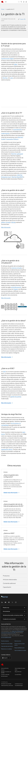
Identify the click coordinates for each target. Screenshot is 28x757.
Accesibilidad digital (19, 685)
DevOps (5, 78)
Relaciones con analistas (6, 649)
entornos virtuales (16, 268)
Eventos (2, 670)
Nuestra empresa (5, 641)
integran (15, 289)
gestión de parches (16, 397)
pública (3, 222)
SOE (4, 371)
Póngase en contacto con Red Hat (6, 672)
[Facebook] (9, 603)
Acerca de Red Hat (4, 668)
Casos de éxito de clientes (7, 646)
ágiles (15, 64)
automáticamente (16, 287)
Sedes (16, 670)
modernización (5, 133)
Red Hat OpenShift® (17, 177)
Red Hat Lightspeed (17, 154)
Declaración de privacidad (6, 683)
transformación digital (7, 58)
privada (8, 222)
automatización (17, 129)
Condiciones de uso (19, 683)
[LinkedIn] (2, 603)
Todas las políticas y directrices (7, 685)
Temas (2, 9)
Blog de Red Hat (18, 671)
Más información (5, 227)
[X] (12, 603)
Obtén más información (11, 492)
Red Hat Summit (4, 676)
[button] (22, 19)
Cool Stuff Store (18, 674)
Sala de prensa (18, 641)
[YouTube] (5, 603)
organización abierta (6, 449)
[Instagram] (16, 603)
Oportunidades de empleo (20, 650)
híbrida (13, 222)
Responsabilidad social (19, 647)
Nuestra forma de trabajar (6, 643)
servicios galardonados (6, 637)
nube (11, 78)
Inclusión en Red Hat (5, 674)
